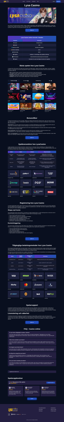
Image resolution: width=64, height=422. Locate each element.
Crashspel (37, 80)
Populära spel (13, 80)
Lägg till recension (51, 382)
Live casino (25, 80)
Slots (50, 80)
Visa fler (32, 398)
